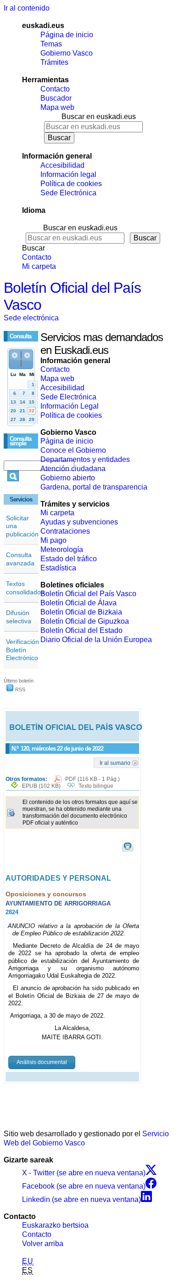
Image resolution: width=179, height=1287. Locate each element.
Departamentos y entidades (85, 459)
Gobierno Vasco (66, 53)
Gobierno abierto (67, 478)
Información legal (68, 174)
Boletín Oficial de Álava (78, 603)
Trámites (54, 62)
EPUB (41, 786)
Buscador (56, 98)
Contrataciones (65, 531)
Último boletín (19, 680)
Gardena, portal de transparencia (93, 487)
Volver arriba (42, 1243)
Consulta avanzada (20, 559)
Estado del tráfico (68, 559)
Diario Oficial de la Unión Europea (96, 640)
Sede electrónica (31, 318)
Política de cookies (71, 184)
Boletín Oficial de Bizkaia (81, 612)
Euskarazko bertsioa (55, 1225)
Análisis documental (42, 1062)
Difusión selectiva (18, 617)
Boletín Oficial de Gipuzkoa (84, 621)
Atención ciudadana (73, 469)
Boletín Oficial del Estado (81, 630)
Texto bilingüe (95, 786)
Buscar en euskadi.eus (99, 116)
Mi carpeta (39, 266)
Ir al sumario (115, 762)
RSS (19, 689)
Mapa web (57, 107)
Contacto (55, 89)
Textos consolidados (25, 588)
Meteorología (61, 549)
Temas (51, 44)
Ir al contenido (27, 8)
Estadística (58, 568)
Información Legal (69, 406)
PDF (92, 779)
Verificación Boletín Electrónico (22, 649)
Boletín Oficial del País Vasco (88, 594)
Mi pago (53, 540)
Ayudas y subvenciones (79, 522)
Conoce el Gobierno (73, 450)
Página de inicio (66, 35)
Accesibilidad (62, 165)
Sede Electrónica (68, 193)
